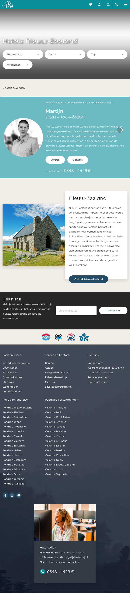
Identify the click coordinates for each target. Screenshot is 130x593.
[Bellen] (117, 4)
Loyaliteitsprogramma (58, 386)
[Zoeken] (108, 4)
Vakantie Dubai (54, 459)
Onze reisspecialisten (100, 372)
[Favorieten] (90, 4)
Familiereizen (11, 372)
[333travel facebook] (5, 495)
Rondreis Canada (13, 436)
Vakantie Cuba (54, 469)
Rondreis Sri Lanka (14, 469)
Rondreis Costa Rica (14, 459)
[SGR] (71, 336)
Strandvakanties (12, 377)
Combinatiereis (12, 391)
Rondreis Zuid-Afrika (15, 417)
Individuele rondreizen (16, 362)
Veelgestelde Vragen (57, 372)
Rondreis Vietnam (13, 440)
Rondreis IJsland (12, 450)
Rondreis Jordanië (13, 478)
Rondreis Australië (13, 483)
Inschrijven (113, 310)
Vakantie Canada (55, 426)
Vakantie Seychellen (57, 474)
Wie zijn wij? (95, 362)
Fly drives (8, 381)
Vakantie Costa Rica (57, 455)
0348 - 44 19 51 (78, 170)
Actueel (49, 367)
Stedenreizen (11, 386)
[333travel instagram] (12, 495)
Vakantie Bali (53, 412)
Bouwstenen (10, 367)
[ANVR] (46, 336)
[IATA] (84, 336)
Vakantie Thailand (56, 407)
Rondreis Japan (12, 421)
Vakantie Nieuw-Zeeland (60, 464)
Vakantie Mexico (55, 450)
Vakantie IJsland (55, 445)
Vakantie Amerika (55, 421)
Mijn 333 (50, 381)
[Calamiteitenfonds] (59, 336)
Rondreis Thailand (13, 412)
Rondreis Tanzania (14, 445)
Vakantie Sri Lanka (56, 440)
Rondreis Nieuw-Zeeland (17, 407)
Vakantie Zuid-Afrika (57, 417)
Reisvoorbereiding (56, 377)
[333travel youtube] (19, 495)
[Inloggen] (99, 4)
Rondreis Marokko (13, 464)
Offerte (55, 159)
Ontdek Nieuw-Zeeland (88, 279)
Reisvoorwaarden (98, 377)
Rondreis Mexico (12, 455)
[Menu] (125, 4)
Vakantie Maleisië (55, 431)
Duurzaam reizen (98, 381)
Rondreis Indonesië (14, 426)
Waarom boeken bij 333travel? (106, 367)
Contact (78, 159)
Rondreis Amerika (13, 431)
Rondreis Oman (12, 474)
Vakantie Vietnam (55, 436)
